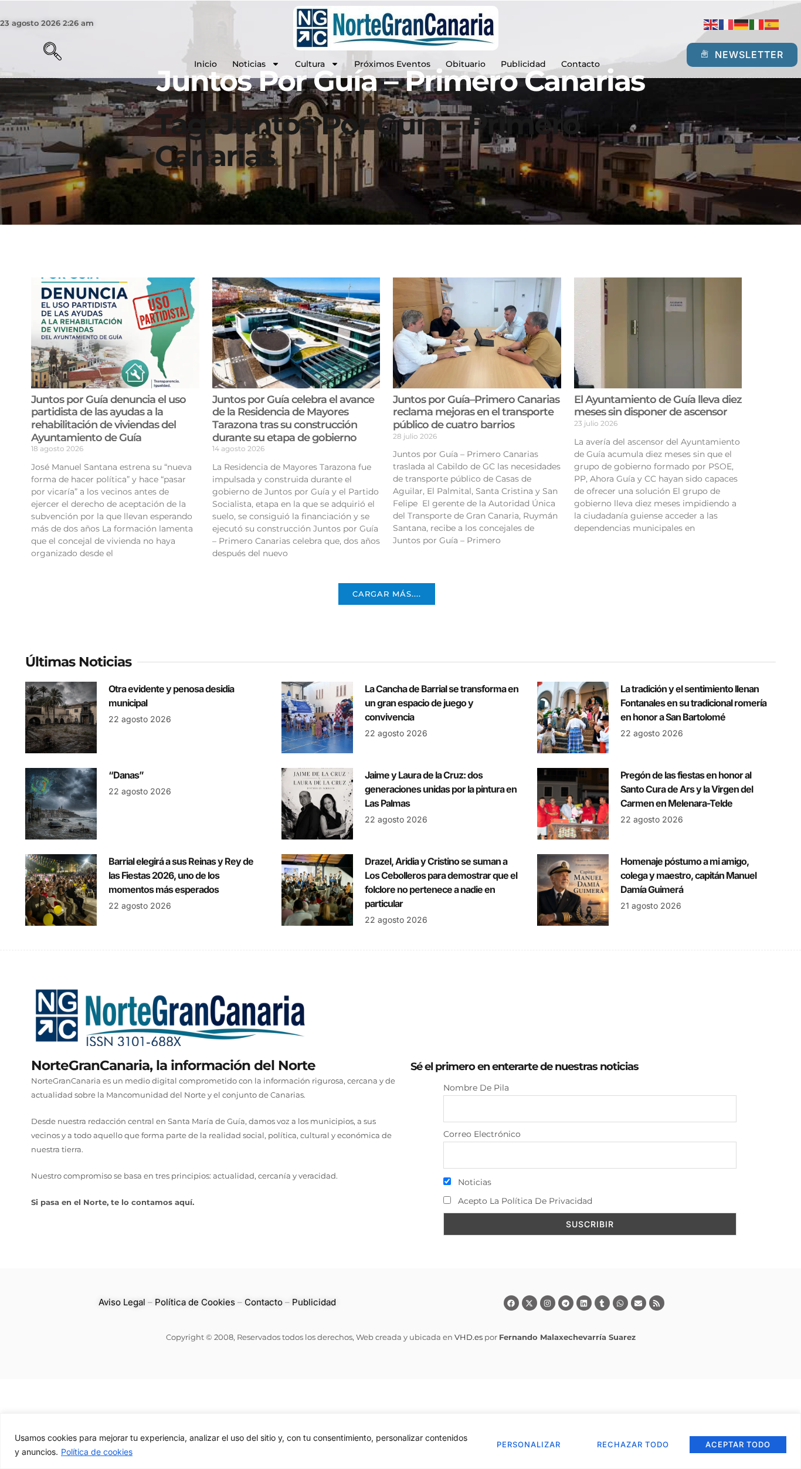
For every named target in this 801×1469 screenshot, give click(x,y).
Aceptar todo (738, 1444)
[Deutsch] (741, 24)
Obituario (466, 64)
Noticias (249, 64)
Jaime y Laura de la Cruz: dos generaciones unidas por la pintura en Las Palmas (441, 789)
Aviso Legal (122, 1302)
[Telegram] (565, 1303)
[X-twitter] (529, 1303)
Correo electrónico (482, 1134)
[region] (400, 1441)
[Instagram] (547, 1303)
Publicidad (523, 64)
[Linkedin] (584, 1303)
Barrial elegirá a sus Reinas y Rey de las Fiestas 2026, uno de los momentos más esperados (180, 875)
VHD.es (468, 1337)
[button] (32, 53)
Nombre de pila (476, 1087)
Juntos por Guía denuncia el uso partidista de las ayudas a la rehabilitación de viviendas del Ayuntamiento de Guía (108, 418)
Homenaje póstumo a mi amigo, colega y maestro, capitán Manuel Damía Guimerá (688, 875)
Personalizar (529, 1444)
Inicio (205, 64)
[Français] (726, 24)
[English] (711, 24)
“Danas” (126, 775)
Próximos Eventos (392, 64)
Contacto (580, 64)
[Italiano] (757, 24)
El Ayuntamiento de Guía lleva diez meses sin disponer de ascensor (658, 406)
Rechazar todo (633, 1444)
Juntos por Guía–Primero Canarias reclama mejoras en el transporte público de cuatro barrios (476, 412)
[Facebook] (511, 1303)
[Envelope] (638, 1303)
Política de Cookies (195, 1302)
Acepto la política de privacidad (524, 1201)
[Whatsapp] (620, 1303)
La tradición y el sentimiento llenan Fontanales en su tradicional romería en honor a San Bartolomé (693, 703)
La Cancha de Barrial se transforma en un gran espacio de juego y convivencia (441, 703)
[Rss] (656, 1303)
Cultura (310, 64)
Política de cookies (97, 1452)
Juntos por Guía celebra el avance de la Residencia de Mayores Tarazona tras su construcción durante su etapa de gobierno (293, 418)
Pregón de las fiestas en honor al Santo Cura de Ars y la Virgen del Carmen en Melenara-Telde (686, 789)
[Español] (772, 24)
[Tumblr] (602, 1303)
